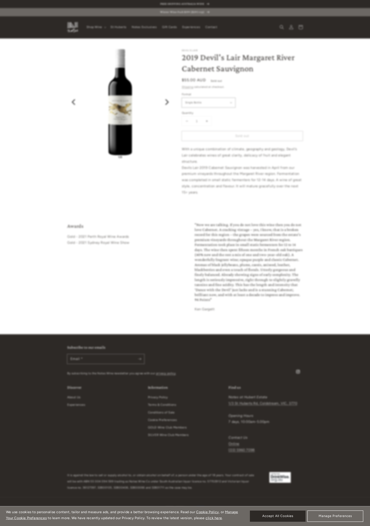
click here (214, 518)
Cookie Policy (207, 512)
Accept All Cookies (277, 516)
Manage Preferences (335, 516)
